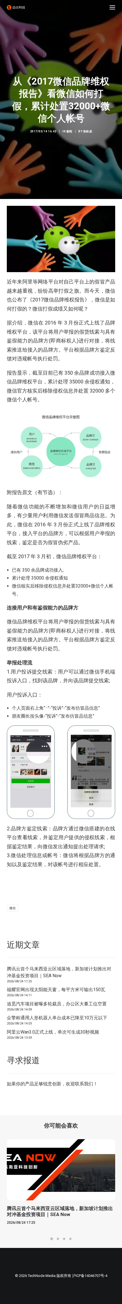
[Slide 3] (64, 1238)
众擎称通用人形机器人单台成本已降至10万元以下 (57, 1017)
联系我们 (84, 1084)
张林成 (87, 131)
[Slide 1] (52, 1238)
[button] (112, 7)
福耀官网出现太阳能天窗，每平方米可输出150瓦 (56, 989)
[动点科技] (16, 7)
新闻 (69, 131)
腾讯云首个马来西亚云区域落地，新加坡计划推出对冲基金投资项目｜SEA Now (59, 972)
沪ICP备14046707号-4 (89, 1276)
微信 (12, 908)
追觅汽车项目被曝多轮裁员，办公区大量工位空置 (57, 1004)
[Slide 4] (70, 1238)
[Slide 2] (58, 1238)
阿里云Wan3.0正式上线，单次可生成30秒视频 (53, 1032)
